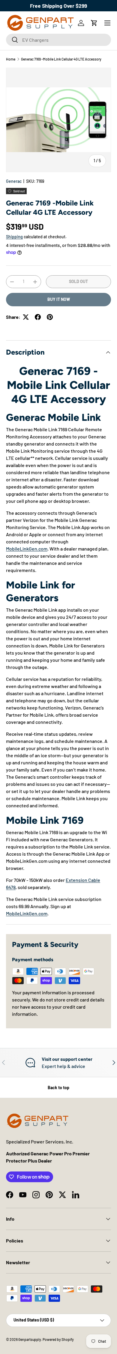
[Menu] (107, 23)
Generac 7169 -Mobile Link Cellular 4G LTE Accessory (61, 59)
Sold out (78, 281)
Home (10, 59)
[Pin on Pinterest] (50, 317)
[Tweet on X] (26, 317)
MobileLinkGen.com (26, 548)
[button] (94, 23)
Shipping (14, 236)
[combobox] (58, 40)
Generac (14, 181)
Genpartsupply (29, 1339)
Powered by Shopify (58, 1339)
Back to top (58, 1087)
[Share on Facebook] (38, 317)
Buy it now (58, 299)
